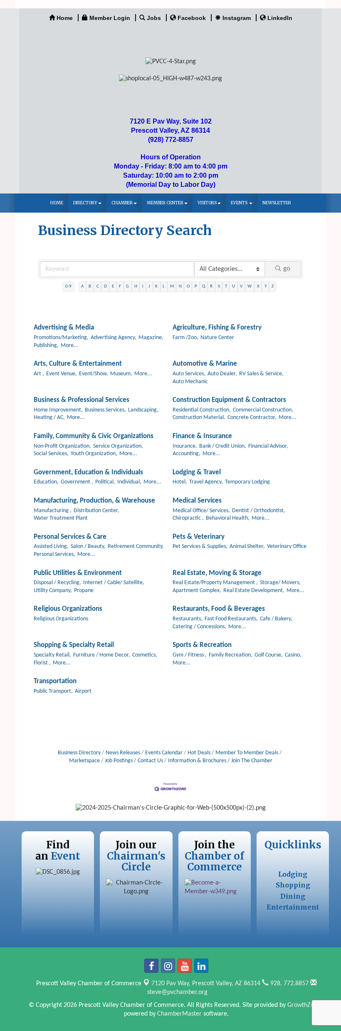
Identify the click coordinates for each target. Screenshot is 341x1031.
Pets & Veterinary (199, 536)
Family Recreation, (230, 655)
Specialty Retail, (52, 655)
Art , (39, 374)
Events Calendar (164, 753)
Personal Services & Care (70, 536)
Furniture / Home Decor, (101, 655)
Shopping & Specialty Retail (74, 645)
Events (239, 203)
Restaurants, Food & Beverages (219, 608)
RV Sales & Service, (261, 374)
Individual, (129, 482)
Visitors (207, 203)
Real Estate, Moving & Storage (217, 573)
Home (56, 203)
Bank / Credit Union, (222, 446)
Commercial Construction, (263, 410)
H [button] (135, 286)
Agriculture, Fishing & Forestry (217, 327)
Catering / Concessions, (199, 627)
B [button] (90, 286)
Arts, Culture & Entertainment (78, 363)
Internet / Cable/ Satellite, (113, 583)
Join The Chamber (251, 761)
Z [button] (273, 286)
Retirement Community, (136, 546)
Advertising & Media (64, 327)
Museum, (121, 374)
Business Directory (79, 753)
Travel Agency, (206, 482)
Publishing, (46, 345)
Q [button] (203, 286)
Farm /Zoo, (185, 338)
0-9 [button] (68, 286)
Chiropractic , (188, 518)
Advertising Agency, (113, 338)
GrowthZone (304, 1005)
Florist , (42, 663)
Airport (83, 691)
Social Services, (51, 454)
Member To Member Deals (246, 753)
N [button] (180, 286)
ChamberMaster (179, 1014)
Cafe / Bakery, (276, 619)
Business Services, (105, 410)
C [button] (97, 286)
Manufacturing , (53, 511)
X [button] (258, 286)
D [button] (105, 286)
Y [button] (265, 286)
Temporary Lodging (247, 482)
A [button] (82, 286)
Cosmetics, (144, 655)
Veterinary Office (286, 546)
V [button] (241, 286)
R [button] (211, 286)
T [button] (226, 286)
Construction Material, (199, 417)
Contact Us (150, 761)
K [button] (156, 286)
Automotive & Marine (205, 363)
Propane (84, 590)
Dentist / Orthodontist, (258, 511)
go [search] (286, 268)
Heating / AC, (49, 417)
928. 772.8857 (289, 983)
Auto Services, (189, 374)
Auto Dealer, (222, 374)
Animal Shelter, (247, 546)
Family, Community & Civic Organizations (93, 436)
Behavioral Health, (228, 518)
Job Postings (119, 761)
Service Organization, (118, 446)
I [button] (142, 286)
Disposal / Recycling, (57, 583)
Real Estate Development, (253, 590)
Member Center (165, 203)
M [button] (172, 286)
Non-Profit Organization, (62, 446)
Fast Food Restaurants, (231, 619)
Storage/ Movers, (280, 583)
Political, (105, 482)
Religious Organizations (68, 608)
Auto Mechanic (190, 382)
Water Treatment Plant (61, 518)
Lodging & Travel (197, 472)
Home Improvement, (58, 410)
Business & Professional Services (81, 400)
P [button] (196, 286)
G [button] (127, 286)
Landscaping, (143, 410)
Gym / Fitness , (190, 655)
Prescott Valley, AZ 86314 (205, 983)
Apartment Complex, (197, 590)
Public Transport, (53, 691)
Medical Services (197, 500)
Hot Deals (199, 753)
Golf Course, (269, 655)
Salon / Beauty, (88, 546)
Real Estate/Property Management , (215, 583)
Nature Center (217, 338)
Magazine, (150, 338)
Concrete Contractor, (252, 417)
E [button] (113, 286)
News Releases (123, 753)
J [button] (149, 286)
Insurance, (185, 446)
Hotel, (180, 482)
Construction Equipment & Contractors (229, 400)
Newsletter (276, 203)
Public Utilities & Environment (78, 573)
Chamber (122, 203)
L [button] (164, 286)
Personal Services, (54, 554)
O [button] (188, 286)
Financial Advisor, (268, 446)
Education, (46, 482)
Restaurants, (188, 619)
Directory (85, 203)
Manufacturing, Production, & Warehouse (94, 500)
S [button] (219, 286)
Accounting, (186, 454)
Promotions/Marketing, (61, 338)
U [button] (233, 286)
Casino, (293, 655)
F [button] (120, 286)
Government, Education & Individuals (88, 472)
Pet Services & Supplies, (200, 546)
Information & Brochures (197, 761)
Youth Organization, (94, 454)
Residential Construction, (202, 410)
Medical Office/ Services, (201, 511)
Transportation (55, 681)
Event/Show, (93, 374)
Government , (77, 482)
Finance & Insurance (202, 436)
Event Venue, (61, 374)
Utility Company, (53, 590)
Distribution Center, (96, 511)
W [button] (249, 286)
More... (70, 345)
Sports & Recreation (202, 645)
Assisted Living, (51, 546)
